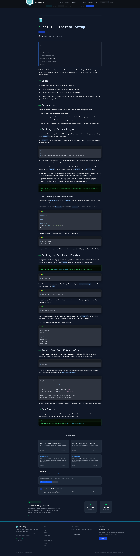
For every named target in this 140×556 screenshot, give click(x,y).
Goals (41, 45)
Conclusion (43, 64)
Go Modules (46, 190)
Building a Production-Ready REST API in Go (82, 529)
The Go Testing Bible (76, 534)
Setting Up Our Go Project (46, 52)
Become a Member (45, 482)
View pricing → (31, 515)
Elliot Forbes (44, 36)
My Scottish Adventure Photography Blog (115, 552)
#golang (42, 31)
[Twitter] (16, 541)
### (39, 197)
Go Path (61, 2)
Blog (45, 530)
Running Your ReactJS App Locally (49, 61)
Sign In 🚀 (103, 538)
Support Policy (47, 537)
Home (39, 14)
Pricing (96, 2)
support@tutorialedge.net (100, 552)
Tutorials (73, 2)
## (39, 81)
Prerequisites (43, 48)
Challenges (90, 2)
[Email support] (21, 541)
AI (79, 2)
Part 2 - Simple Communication (75, 423)
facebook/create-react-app (60, 269)
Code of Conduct (59, 474)
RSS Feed (46, 545)
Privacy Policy (47, 535)
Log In (55, 482)
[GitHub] (18, 541)
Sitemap (46, 543)
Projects (84, 2)
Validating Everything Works (48, 55)
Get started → (90, 6)
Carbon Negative (20, 538)
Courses (67, 2)
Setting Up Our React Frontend (47, 58)
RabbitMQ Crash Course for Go (78, 532)
